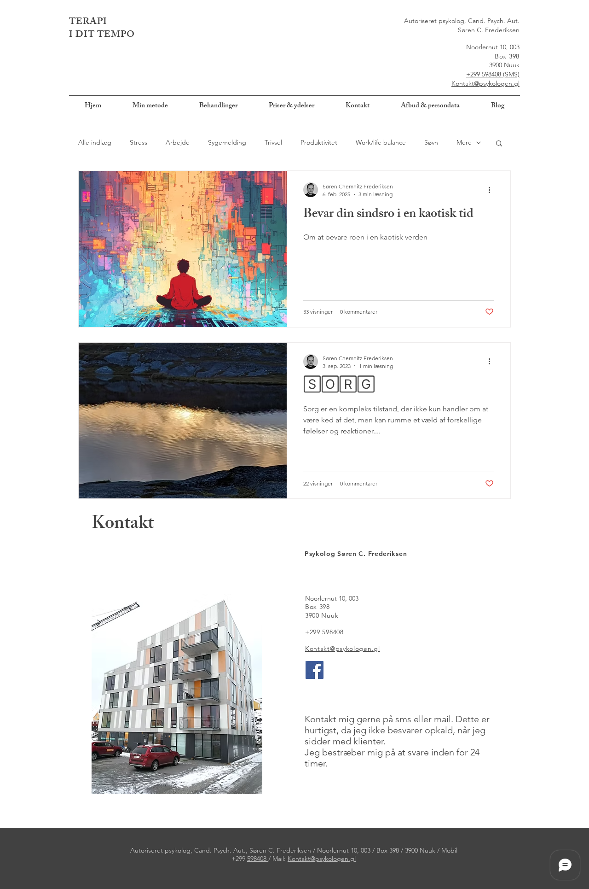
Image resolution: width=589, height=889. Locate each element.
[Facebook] (314, 670)
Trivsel (273, 142)
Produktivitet (318, 142)
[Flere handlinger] (492, 189)
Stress (138, 142)
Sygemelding (227, 142)
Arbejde (178, 142)
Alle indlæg (94, 142)
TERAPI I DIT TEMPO (102, 28)
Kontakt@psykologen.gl (485, 83)
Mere (464, 142)
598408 (257, 858)
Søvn (431, 142)
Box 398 (507, 56)
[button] (499, 144)
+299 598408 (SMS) (493, 74)
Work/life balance (381, 142)
